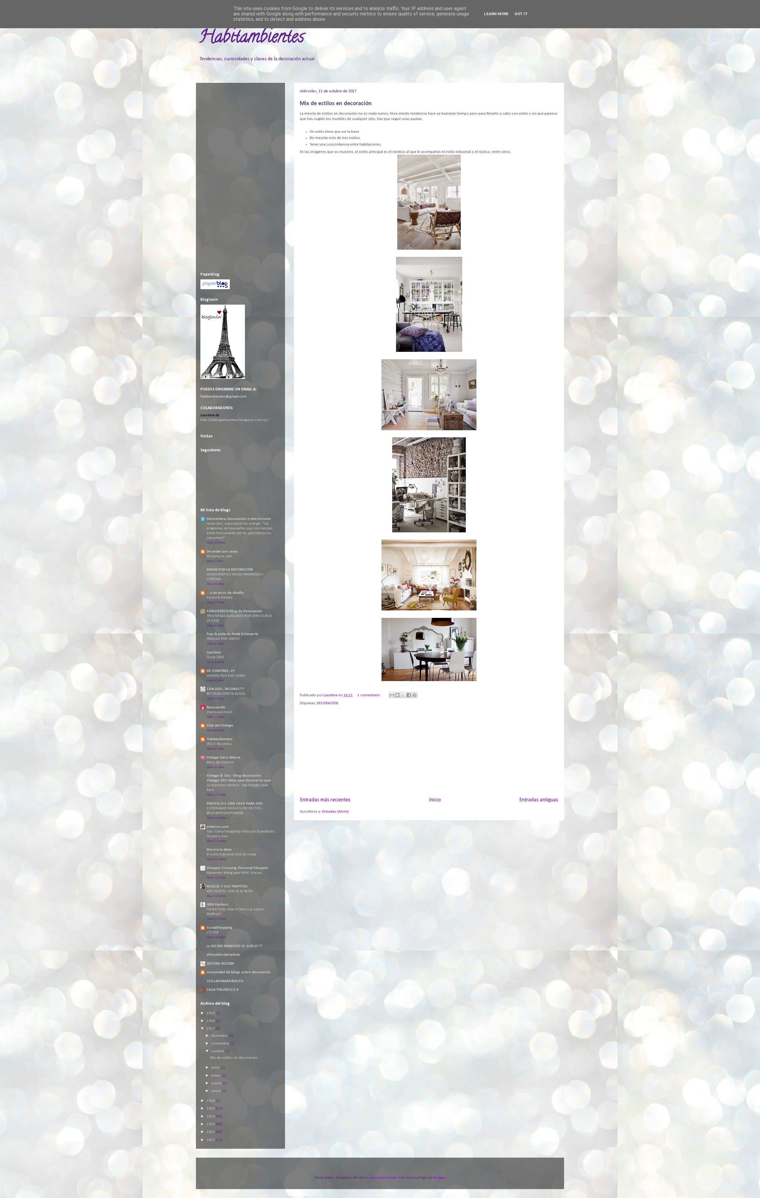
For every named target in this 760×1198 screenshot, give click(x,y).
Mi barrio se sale (219, 556)
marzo (217, 1083)
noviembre (220, 1043)
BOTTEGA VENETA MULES (226, 694)
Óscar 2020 (215, 657)
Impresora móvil (219, 712)
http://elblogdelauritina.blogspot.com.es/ (234, 420)
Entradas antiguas (538, 800)
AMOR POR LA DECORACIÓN (230, 570)
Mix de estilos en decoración (336, 104)
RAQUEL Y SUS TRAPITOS (227, 886)
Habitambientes (251, 38)
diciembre (220, 1036)
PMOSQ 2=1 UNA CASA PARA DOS (235, 803)
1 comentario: (369, 695)
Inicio (435, 800)
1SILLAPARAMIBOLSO (225, 981)
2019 (211, 1013)
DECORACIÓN (327, 703)
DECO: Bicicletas (219, 744)
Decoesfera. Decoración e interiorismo (239, 519)
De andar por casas (222, 551)
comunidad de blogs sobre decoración (238, 972)
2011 (211, 1140)
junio (216, 1067)
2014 (211, 1116)
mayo (216, 1075)
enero (216, 1091)
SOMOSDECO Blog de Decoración (234, 611)
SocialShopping (219, 928)
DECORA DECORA (220, 964)
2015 (211, 1108)
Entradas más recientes (325, 800)
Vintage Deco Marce (223, 757)
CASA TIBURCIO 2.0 (222, 990)
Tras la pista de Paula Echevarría (232, 634)
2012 (211, 1132)
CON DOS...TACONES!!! (225, 689)
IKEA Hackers (217, 904)
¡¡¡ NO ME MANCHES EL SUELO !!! (234, 946)
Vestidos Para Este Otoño (226, 676)
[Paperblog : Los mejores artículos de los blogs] (215, 288)
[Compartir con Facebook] (409, 695)
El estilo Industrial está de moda (231, 854)
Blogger (439, 1178)
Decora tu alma (219, 850)
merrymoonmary (383, 1178)
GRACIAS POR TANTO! (223, 639)
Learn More (496, 14)
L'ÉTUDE (213, 932)
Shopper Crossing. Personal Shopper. (237, 868)
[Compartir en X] (403, 695)
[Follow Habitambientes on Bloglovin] (222, 378)
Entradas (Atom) (335, 812)
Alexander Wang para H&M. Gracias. (235, 873)
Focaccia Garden (219, 597)
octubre (218, 1051)
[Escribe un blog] (397, 695)
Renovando (216, 707)
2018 (211, 1021)
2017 (211, 1029)
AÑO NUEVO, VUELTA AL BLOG (230, 891)
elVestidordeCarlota (223, 955)
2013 (211, 1124)
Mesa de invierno (220, 762)
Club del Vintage (220, 725)
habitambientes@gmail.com (223, 396)
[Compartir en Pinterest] (414, 695)
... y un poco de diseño (225, 593)
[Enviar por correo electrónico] (392, 695)
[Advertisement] (429, 751)
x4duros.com (218, 827)
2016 (211, 1101)
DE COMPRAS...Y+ (221, 671)
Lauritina (214, 652)
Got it (521, 14)
